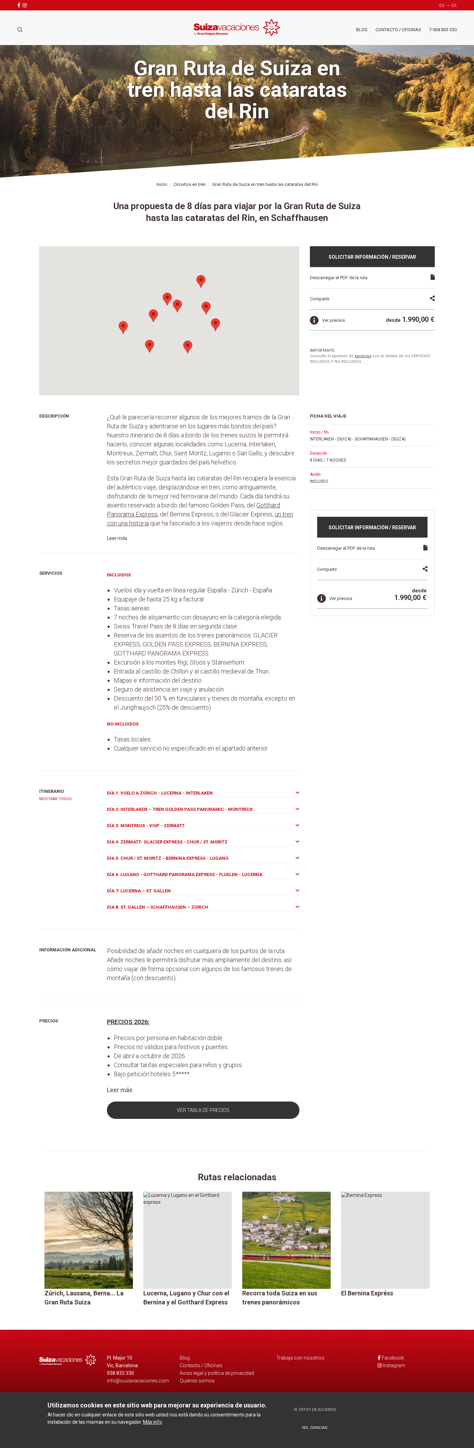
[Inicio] (237, 27)
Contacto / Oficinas (398, 29)
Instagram (394, 1365)
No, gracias (314, 1427)
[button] (153, 315)
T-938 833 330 (443, 29)
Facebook (393, 1358)
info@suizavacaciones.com (138, 1380)
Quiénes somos (197, 1380)
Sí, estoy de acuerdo (315, 1409)
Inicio (161, 184)
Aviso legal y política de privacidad (217, 1373)
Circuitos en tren (189, 184)
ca (454, 5)
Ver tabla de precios (203, 1110)
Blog (361, 29)
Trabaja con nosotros (300, 1358)
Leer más (117, 538)
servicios (363, 356)
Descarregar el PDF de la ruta (338, 277)
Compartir (320, 298)
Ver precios (333, 320)
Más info (152, 1422)
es (441, 5)
